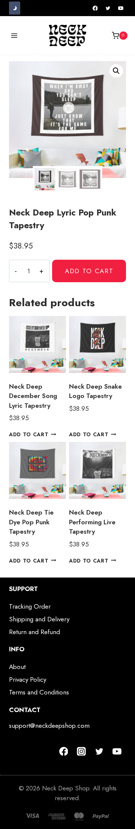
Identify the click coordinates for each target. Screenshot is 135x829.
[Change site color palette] (14, 8)
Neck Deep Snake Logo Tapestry (95, 391)
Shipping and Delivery (39, 619)
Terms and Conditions (39, 692)
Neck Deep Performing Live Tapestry (92, 522)
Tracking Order (30, 606)
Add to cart (89, 270)
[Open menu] (14, 35)
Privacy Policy (27, 679)
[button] (116, 71)
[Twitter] (108, 8)
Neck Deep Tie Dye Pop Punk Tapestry (31, 522)
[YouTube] (121, 8)
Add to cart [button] (28, 434)
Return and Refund (34, 631)
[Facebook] (95, 8)
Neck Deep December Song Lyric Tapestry (33, 396)
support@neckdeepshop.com (49, 725)
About (17, 666)
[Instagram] (81, 751)
